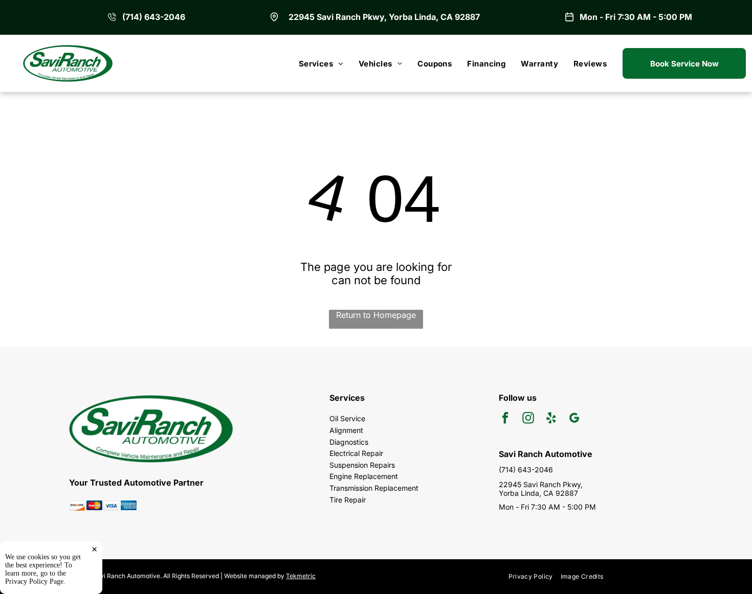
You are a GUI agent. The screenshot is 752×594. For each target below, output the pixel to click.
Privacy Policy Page (34, 581)
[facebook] (505, 419)
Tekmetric (301, 576)
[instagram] (528, 419)
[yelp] (551, 419)
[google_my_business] (574, 419)
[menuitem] (321, 63)
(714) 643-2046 (153, 17)
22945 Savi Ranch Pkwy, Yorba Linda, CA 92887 (384, 17)
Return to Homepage (376, 315)
